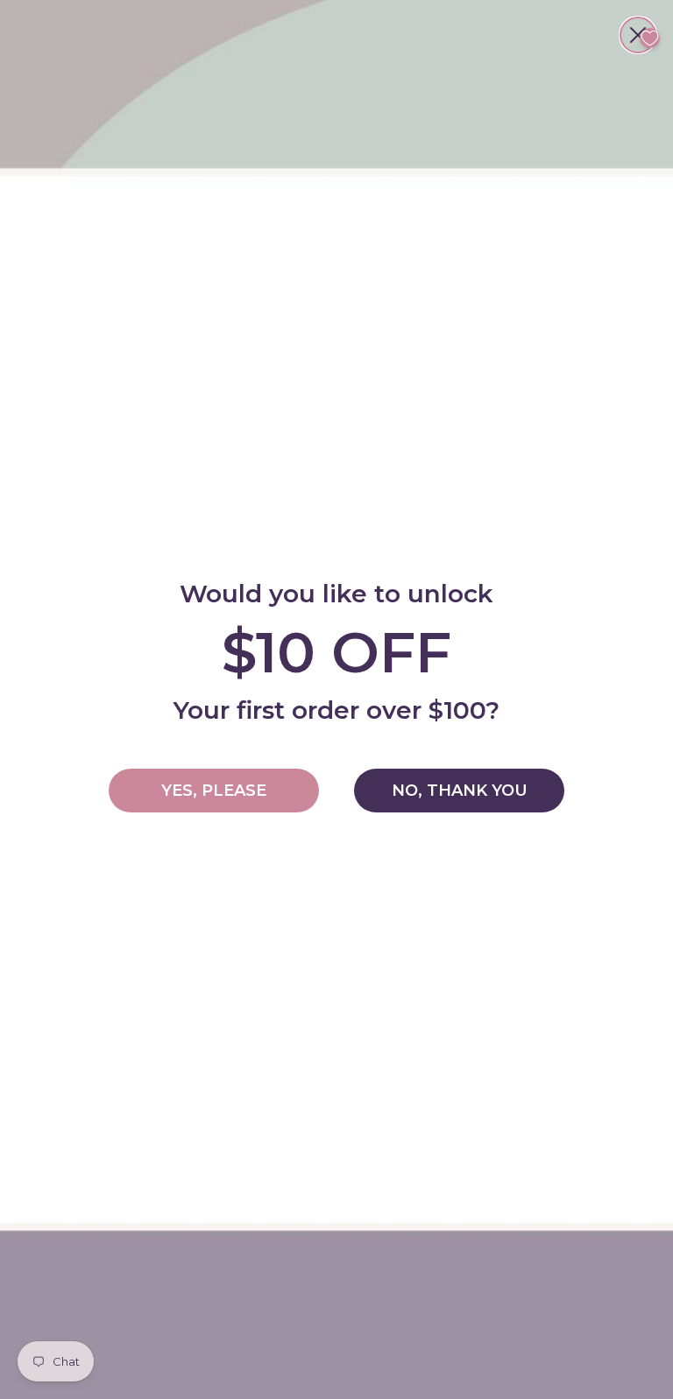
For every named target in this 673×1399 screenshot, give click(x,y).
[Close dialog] (637, 35)
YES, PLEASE (213, 790)
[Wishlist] (650, 38)
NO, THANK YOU (460, 790)
